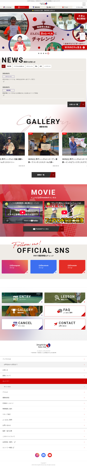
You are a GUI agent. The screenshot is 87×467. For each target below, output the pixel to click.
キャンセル (80, 7)
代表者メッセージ (8, 403)
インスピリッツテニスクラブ (43, 3)
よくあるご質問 (7, 419)
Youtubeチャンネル (42, 229)
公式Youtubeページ (50, 455)
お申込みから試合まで (11, 364)
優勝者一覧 (40, 175)
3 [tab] (43, 53)
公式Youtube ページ (72, 267)
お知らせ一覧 (73, 104)
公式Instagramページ (37, 455)
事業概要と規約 (7, 408)
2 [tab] (41, 53)
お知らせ (5, 370)
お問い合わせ (7, 425)
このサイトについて (9, 436)
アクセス (66, 7)
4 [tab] (46, 53)
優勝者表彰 (37, 7)
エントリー (22, 7)
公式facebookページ (43, 455)
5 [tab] (48, 53)
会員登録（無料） (8, 442)
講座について (52, 7)
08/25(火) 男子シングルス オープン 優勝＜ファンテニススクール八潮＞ (42, 160)
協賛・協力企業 (7, 431)
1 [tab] (39, 53)
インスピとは (8, 7)
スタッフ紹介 (7, 414)
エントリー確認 (7, 447)
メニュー (84, 4)
